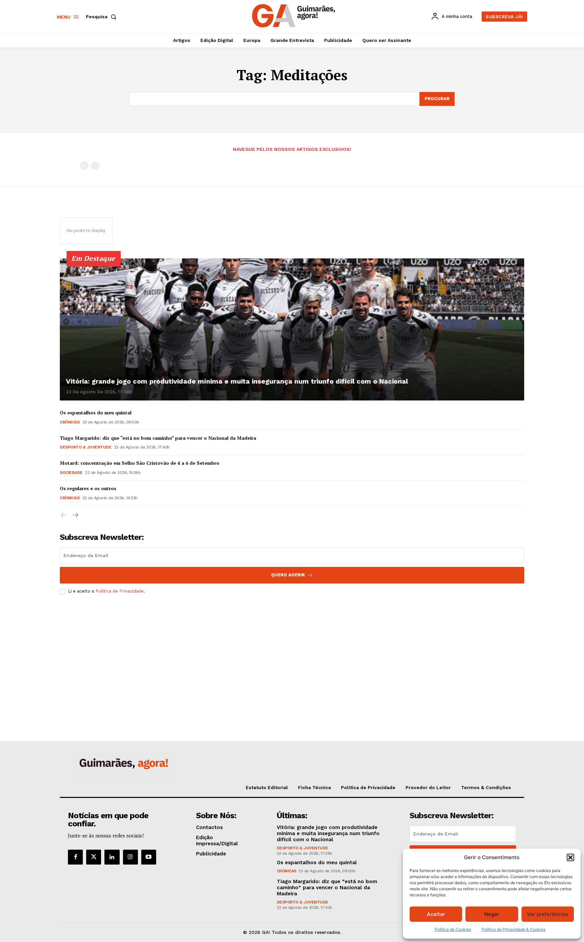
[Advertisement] (292, 650)
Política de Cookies (453, 929)
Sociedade (71, 472)
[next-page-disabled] (95, 165)
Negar (491, 914)
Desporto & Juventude (85, 447)
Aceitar (436, 914)
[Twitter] (93, 857)
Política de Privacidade (119, 591)
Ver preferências (547, 914)
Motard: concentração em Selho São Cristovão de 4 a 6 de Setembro (139, 463)
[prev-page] (84, 165)
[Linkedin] (111, 857)
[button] (570, 857)
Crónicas (69, 422)
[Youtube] (148, 857)
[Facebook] (75, 857)
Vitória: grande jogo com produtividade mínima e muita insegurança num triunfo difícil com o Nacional (237, 381)
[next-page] (75, 515)
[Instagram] (130, 857)
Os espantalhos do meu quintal (95, 412)
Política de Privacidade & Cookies (513, 929)
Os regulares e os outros (88, 488)
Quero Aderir (288, 574)
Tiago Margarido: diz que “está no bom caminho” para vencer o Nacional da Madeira (158, 438)
